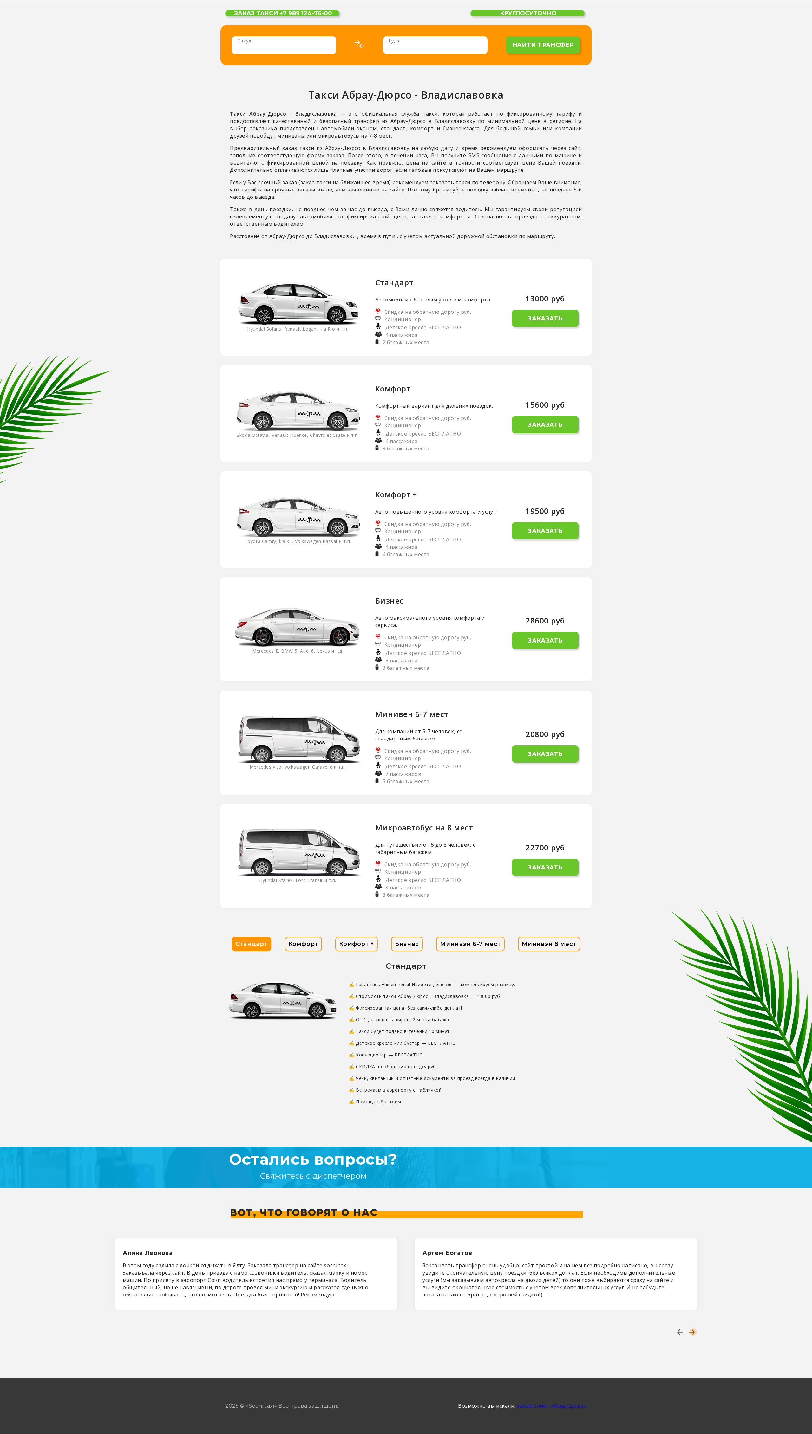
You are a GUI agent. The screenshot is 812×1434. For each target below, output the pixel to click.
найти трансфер (543, 45)
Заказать (545, 318)
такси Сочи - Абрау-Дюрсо (552, 1405)
